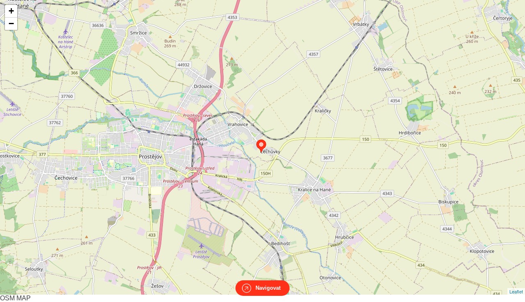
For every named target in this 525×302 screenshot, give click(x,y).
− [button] (11, 23)
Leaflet (516, 291)
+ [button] (11, 11)
